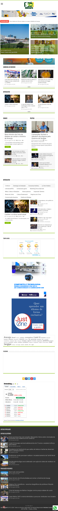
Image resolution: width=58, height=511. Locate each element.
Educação (48, 337)
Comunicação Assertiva (11, 197)
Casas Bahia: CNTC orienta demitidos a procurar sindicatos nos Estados (32, 496)
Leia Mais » (8, 146)
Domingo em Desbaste (19, 185)
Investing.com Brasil (19, 420)
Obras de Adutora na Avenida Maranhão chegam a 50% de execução (19, 160)
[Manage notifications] (4, 507)
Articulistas (6, 92)
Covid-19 (37, 337)
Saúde (50, 342)
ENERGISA (21, 339)
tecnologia (18, 344)
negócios (29, 340)
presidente (25, 342)
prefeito (15, 342)
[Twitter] (29, 378)
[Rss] (23, 378)
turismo (26, 344)
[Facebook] (26, 378)
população (10, 342)
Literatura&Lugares (22, 188)
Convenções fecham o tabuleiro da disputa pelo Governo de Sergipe (41, 136)
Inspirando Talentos (39, 191)
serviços (13, 344)
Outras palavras (26, 191)
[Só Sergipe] (29, 5)
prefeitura (20, 342)
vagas (32, 344)
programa (31, 342)
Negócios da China (36, 194)
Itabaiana (12, 340)
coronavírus (29, 337)
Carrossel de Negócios (9, 67)
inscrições (46, 339)
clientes (17, 337)
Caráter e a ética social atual (11, 104)
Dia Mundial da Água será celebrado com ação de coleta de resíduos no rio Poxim (32, 462)
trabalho (22, 344)
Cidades (5, 118)
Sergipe (7, 344)
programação (35, 342)
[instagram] (34, 378)
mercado (19, 340)
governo (39, 339)
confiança (22, 337)
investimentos (6, 340)
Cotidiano (7, 185)
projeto (40, 342)
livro (16, 340)
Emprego (6, 339)
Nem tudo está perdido (9, 52)
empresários (16, 339)
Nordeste (34, 340)
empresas (10, 339)
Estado (26, 339)
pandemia (46, 340)
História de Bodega (26, 197)
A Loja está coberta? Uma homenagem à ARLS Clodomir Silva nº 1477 (28, 106)
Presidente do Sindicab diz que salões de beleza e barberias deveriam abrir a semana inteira (31, 449)
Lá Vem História (46, 185)
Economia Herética (34, 185)
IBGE (43, 339)
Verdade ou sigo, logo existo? (45, 217)
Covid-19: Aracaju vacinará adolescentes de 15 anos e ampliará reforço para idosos (32, 443)
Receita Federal (45, 342)
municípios (24, 340)
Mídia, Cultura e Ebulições (12, 191)
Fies (29, 339)
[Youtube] (32, 378)
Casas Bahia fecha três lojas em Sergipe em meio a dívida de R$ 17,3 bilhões (12, 81)
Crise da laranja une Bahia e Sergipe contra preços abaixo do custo (25, 21)
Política (32, 118)
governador (34, 339)
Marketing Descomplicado (37, 188)
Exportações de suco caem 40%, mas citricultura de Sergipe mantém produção (45, 81)
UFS (30, 344)
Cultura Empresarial (22, 194)
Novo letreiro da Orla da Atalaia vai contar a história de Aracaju (15, 136)
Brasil (13, 337)
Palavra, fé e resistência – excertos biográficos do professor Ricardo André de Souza (43, 50)
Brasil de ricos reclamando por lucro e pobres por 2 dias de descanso (45, 226)
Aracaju (7, 337)
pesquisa (51, 340)
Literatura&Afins (9, 188)
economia (43, 337)
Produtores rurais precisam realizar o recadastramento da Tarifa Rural (32, 455)
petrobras (6, 342)
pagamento (39, 340)
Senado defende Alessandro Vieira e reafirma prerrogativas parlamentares (46, 155)
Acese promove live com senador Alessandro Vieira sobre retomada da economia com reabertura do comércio (32, 437)
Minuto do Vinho (9, 194)
